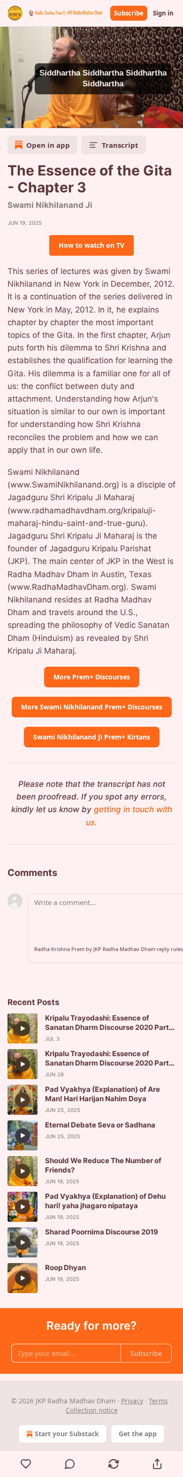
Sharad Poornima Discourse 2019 (101, 1231)
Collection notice (92, 1410)
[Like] (26, 1463)
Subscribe (129, 13)
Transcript (120, 145)
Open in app (48, 145)
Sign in (163, 13)
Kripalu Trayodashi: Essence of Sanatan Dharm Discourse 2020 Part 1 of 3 (109, 1058)
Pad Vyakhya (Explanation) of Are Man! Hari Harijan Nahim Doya (102, 1094)
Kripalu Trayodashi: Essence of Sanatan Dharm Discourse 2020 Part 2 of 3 (110, 1022)
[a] (22, 1028)
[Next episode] (31, 117)
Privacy (132, 1400)
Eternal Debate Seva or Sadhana (100, 1124)
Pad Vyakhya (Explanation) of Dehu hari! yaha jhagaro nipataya (105, 1201)
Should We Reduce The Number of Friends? (103, 1165)
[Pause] (10, 117)
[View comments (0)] (70, 1463)
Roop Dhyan (65, 1267)
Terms (158, 1400)
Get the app (138, 1433)
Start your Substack (67, 1433)
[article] (91, 1028)
